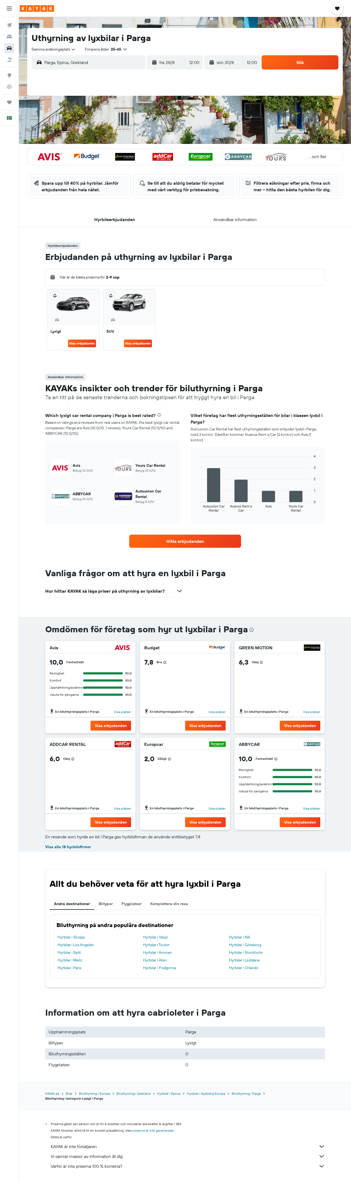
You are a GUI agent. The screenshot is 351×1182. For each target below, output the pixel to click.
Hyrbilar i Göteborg (245, 944)
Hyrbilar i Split (69, 952)
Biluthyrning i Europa (94, 1093)
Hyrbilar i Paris (69, 967)
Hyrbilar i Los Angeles (76, 944)
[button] (9, 8)
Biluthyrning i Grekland (134, 1093)
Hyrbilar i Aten (155, 960)
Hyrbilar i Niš (239, 937)
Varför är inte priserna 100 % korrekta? (86, 1166)
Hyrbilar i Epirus (168, 1093)
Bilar (69, 1093)
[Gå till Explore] (9, 75)
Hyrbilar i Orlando (243, 967)
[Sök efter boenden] (9, 36)
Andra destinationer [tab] (72, 903)
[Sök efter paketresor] (9, 59)
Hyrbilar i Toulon (156, 944)
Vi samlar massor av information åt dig (87, 1156)
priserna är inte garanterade (153, 1130)
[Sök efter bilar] (9, 48)
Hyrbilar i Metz (70, 960)
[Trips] (9, 102)
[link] (185, 541)
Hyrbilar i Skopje (71, 937)
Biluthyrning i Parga (246, 1093)
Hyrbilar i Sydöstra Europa (206, 1093)
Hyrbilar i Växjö (155, 937)
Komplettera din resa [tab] (169, 903)
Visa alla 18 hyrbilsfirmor (68, 846)
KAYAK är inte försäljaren (74, 1146)
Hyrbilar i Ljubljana (244, 960)
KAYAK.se (52, 1093)
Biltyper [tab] (106, 903)
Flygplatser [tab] (131, 903)
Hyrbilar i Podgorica (159, 967)
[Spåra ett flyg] (9, 86)
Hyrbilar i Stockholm (246, 952)
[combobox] (54, 49)
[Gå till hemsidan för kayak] (37, 8)
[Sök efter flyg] (9, 25)
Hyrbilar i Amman (157, 952)
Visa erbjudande (82, 343)
